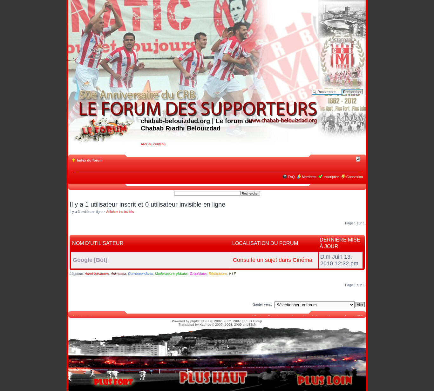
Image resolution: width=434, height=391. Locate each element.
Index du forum (90, 160)
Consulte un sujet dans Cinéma (272, 260)
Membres (309, 177)
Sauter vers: (262, 304)
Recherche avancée (347, 96)
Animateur (118, 273)
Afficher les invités (120, 212)
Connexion (354, 177)
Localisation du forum (265, 243)
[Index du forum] (105, 129)
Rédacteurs (218, 273)
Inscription (331, 177)
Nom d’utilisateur (98, 243)
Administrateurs (97, 273)
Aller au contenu (153, 144)
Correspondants (140, 273)
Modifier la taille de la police (358, 159)
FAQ (291, 177)
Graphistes (198, 273)
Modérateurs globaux (171, 273)
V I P (232, 273)
